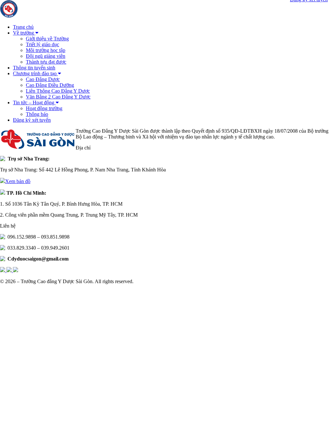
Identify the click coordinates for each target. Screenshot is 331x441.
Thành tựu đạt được (46, 62)
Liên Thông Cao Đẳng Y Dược (58, 91)
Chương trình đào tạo (35, 73)
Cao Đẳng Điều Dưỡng (50, 85)
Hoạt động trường (44, 108)
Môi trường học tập (45, 50)
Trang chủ (23, 27)
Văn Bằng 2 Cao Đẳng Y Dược (58, 96)
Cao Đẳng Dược (43, 79)
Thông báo (37, 114)
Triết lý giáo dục (42, 44)
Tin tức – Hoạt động (34, 102)
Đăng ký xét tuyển (32, 120)
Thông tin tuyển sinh (34, 67)
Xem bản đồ (17, 181)
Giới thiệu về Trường (47, 38)
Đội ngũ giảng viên (45, 56)
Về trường (24, 33)
